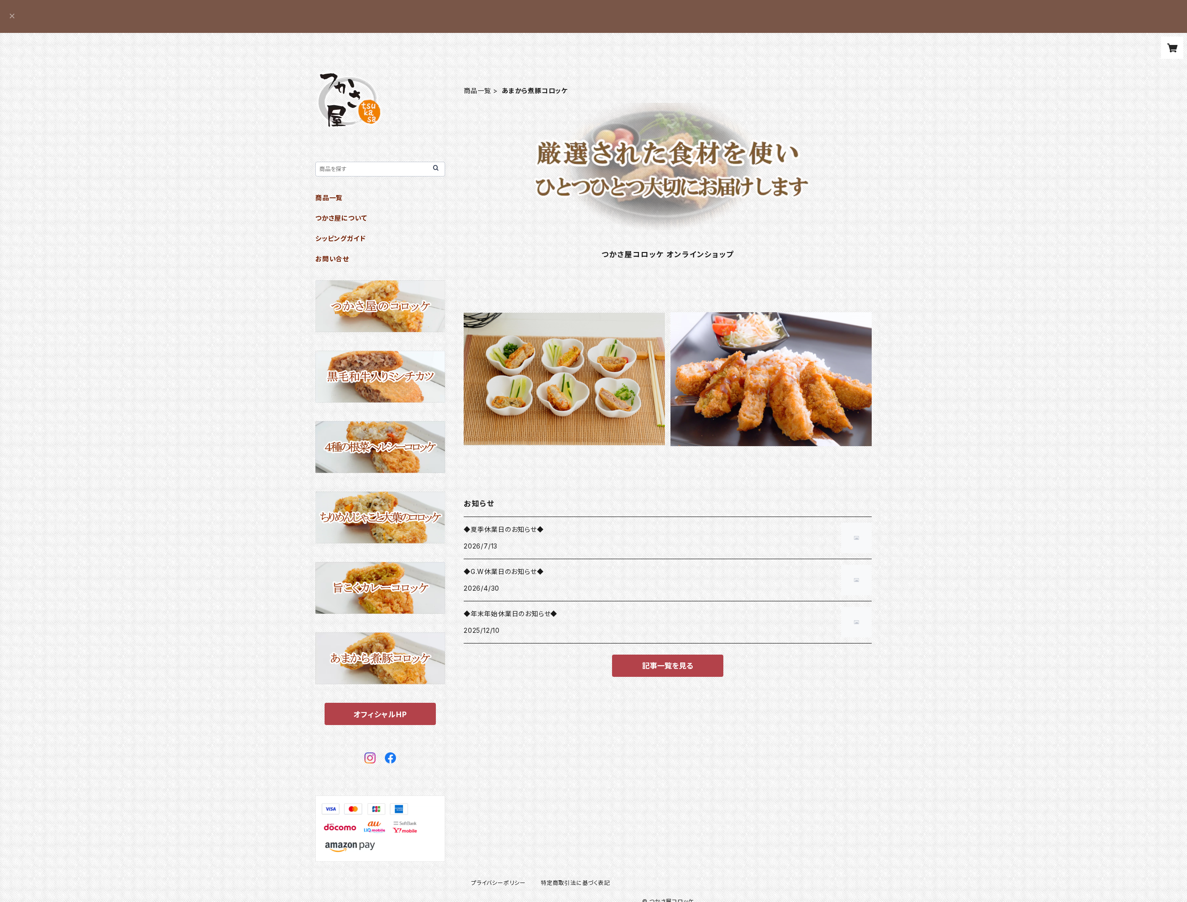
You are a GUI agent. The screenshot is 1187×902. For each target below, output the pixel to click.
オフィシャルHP (380, 714)
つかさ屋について (341, 218)
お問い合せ (332, 259)
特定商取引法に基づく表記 (575, 882)
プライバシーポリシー (498, 882)
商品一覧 (477, 91)
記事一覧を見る (667, 665)
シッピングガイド (340, 238)
